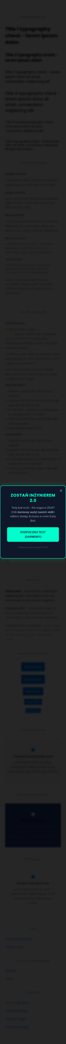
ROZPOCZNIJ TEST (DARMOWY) (33, 534)
